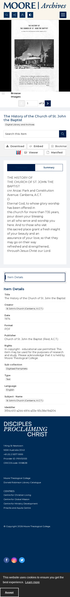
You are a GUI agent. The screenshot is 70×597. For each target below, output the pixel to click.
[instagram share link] (14, 560)
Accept (9, 592)
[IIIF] (18, 152)
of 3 (41, 103)
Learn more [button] (32, 582)
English (10, 389)
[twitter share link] (22, 560)
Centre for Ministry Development (21, 503)
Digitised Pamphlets (16, 368)
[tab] (21, 167)
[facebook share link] (6, 560)
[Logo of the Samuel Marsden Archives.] (35, 6)
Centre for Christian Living (17, 495)
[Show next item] (48, 103)
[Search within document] (62, 133)
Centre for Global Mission (16, 499)
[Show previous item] (21, 103)
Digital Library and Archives (19, 124)
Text (8, 379)
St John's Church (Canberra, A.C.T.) (24, 308)
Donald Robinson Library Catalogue (22, 482)
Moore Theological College (17, 478)
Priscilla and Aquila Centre (17, 507)
